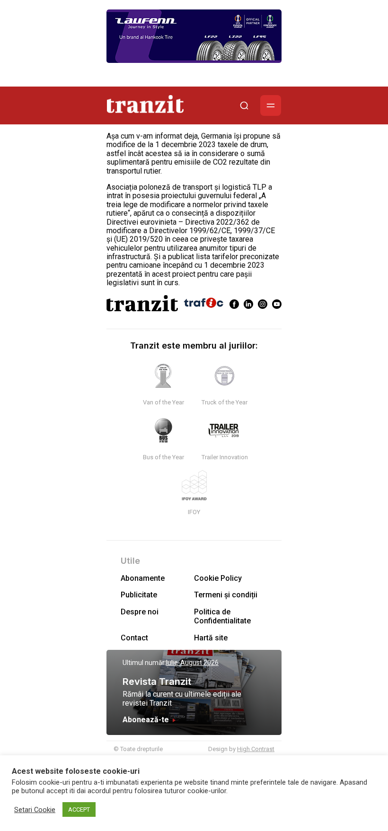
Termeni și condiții (225, 594)
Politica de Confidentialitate (222, 616)
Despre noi (140, 611)
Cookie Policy (218, 578)
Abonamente (143, 578)
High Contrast (255, 748)
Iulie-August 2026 (192, 662)
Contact (134, 637)
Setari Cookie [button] (34, 809)
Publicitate (139, 594)
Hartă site (211, 637)
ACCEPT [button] (79, 809)
